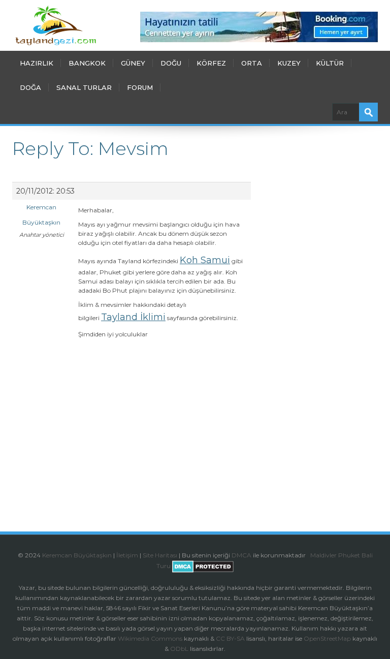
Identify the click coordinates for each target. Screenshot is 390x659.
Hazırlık (36, 63)
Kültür (330, 63)
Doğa (30, 87)
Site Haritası (160, 555)
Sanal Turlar (84, 87)
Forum (140, 87)
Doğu (170, 63)
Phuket (349, 555)
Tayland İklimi (133, 317)
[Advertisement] (131, 443)
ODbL (179, 648)
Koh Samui (205, 260)
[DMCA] (309, 555)
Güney (133, 63)
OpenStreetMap (327, 638)
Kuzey (289, 63)
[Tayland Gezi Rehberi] (55, 25)
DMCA (241, 555)
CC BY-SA (230, 638)
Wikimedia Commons (150, 638)
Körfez (211, 63)
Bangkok (87, 63)
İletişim (127, 555)
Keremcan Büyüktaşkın (77, 555)
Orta (251, 63)
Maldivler (323, 555)
